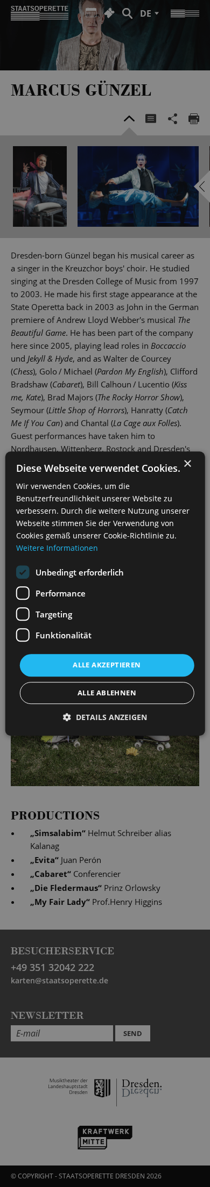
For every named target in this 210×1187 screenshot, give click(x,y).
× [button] (187, 464)
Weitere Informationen (57, 548)
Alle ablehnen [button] (107, 692)
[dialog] (105, 593)
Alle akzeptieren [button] (107, 665)
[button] (105, 717)
